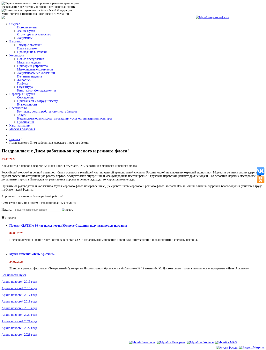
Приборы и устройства (32, 66)
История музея (27, 27)
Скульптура (25, 87)
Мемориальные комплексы (35, 69)
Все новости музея (14, 275)
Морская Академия (22, 129)
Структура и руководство (34, 34)
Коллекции (16, 55)
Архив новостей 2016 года (19, 288)
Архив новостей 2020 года (19, 314)
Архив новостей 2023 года (19, 334)
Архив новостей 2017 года (19, 294)
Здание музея (26, 31)
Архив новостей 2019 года (19, 308)
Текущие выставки (29, 45)
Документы (25, 38)
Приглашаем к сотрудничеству (37, 101)
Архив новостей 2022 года (19, 328)
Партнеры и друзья (22, 94)
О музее (14, 24)
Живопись (24, 80)
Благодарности (27, 104)
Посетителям (18, 108)
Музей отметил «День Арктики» (32, 254)
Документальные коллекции (36, 73)
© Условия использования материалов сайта (23, 347)
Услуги (21, 115)
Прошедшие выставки (32, 52)
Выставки (16, 41)
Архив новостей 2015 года (19, 281)
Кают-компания (19, 125)
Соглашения (25, 97)
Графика (22, 83)
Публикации (25, 122)
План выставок (27, 48)
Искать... (7, 209)
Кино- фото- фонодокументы (36, 90)
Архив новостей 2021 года (19, 321)
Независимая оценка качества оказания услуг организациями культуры (64, 118)
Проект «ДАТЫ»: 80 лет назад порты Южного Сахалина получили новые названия (68, 225)
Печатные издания (29, 76)
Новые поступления (30, 59)
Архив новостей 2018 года (19, 301)
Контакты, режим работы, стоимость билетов (47, 111)
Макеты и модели (29, 62)
